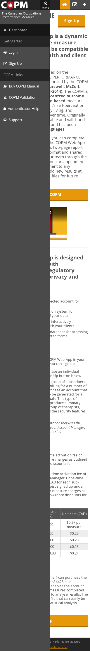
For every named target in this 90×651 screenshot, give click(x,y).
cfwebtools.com (58, 647)
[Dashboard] (65, 5)
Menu (45, 7)
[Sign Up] (75, 5)
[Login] (85, 5)
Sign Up (71, 21)
